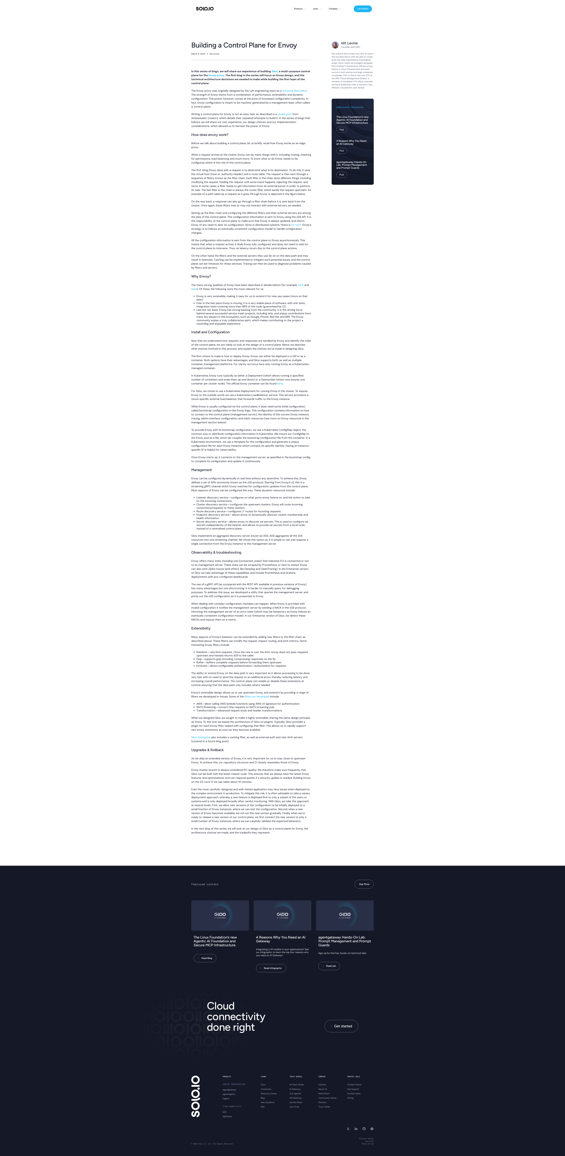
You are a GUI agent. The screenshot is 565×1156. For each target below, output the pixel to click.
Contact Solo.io (354, 1084)
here (301, 285)
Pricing (350, 1098)
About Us (322, 1089)
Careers (322, 1084)
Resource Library (269, 1093)
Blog (263, 1098)
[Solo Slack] (372, 1129)
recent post (284, 114)
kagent (226, 1098)
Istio (224, 1112)
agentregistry (229, 1094)
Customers (266, 1089)
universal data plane (294, 91)
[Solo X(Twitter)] (348, 1129)
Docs (263, 1084)
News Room (324, 1093)
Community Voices (327, 1098)
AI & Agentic (295, 1093)
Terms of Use (367, 1144)
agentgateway (229, 1089)
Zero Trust (294, 1106)
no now (295, 225)
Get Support (353, 1089)
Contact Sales (353, 1093)
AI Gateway (295, 1089)
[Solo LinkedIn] (356, 1129)
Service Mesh (296, 1102)
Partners (322, 1102)
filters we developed (257, 696)
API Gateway (296, 1098)
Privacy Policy (366, 1139)
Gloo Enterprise (200, 737)
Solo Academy (268, 1102)
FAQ (262, 1106)
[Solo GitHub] (364, 1129)
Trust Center (324, 1106)
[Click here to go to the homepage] (205, 9)
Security (369, 1141)
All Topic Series (297, 1084)
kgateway (227, 1116)
